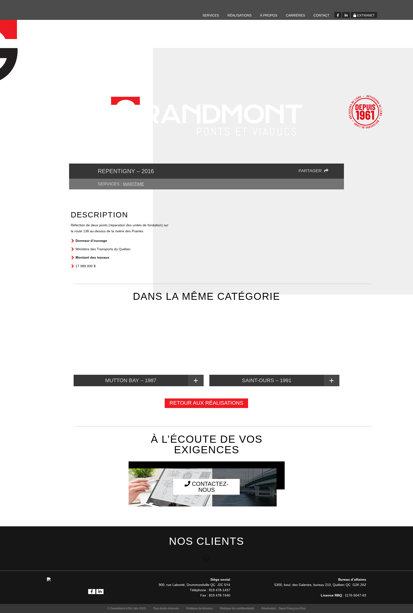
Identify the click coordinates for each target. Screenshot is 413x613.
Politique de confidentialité (237, 608)
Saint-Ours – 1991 (266, 380)
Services (210, 15)
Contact (322, 15)
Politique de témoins (199, 608)
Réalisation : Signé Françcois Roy (283, 608)
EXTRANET (365, 15)
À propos (268, 15)
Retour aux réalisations (206, 403)
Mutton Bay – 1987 (130, 380)
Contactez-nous (209, 487)
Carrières (295, 15)
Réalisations (239, 15)
